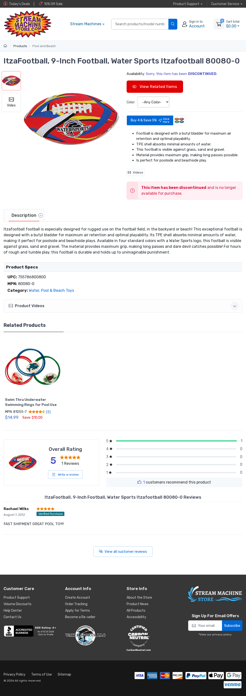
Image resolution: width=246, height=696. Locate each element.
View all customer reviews (126, 551)
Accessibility (136, 617)
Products (20, 46)
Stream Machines (85, 24)
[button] (71, 119)
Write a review (68, 474)
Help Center (13, 611)
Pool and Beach (44, 46)
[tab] (24, 215)
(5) (48, 412)
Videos (138, 172)
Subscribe (232, 625)
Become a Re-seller (80, 617)
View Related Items (158, 86)
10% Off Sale (53, 4)
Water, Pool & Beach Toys (51, 290)
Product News (137, 604)
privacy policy (221, 634)
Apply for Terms (77, 611)
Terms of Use (41, 674)
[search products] (172, 24)
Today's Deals (19, 4)
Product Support (17, 598)
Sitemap (64, 674)
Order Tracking (76, 604)
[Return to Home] (6, 46)
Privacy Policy (14, 674)
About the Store (139, 598)
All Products (136, 611)
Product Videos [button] (29, 306)
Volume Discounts (17, 604)
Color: (131, 102)
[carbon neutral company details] (154, 638)
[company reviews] (31, 631)
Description (24, 215)
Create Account (77, 598)
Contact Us (12, 617)
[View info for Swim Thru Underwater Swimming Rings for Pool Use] (32, 366)
